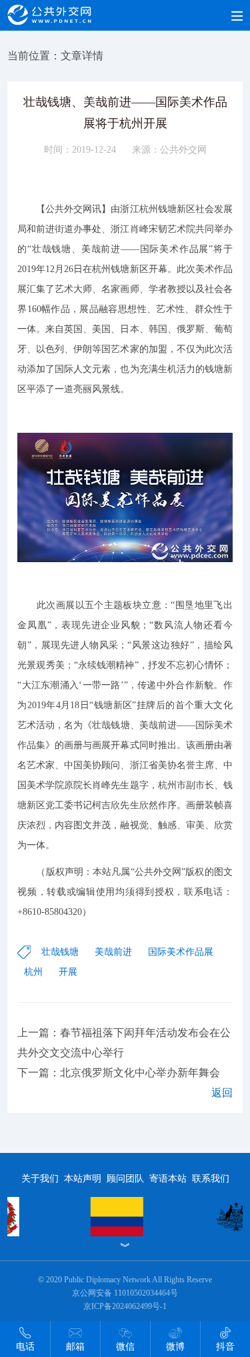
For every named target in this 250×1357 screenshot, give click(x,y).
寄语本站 (168, 1179)
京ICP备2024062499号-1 (125, 1306)
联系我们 (210, 1179)
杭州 (33, 972)
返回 (222, 1092)
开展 (68, 972)
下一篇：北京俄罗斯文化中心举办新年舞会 (118, 1072)
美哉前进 (113, 952)
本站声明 (82, 1179)
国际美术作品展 (180, 952)
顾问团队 (125, 1179)
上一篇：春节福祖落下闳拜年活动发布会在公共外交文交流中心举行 (124, 1042)
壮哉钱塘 (60, 952)
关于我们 (40, 1179)
